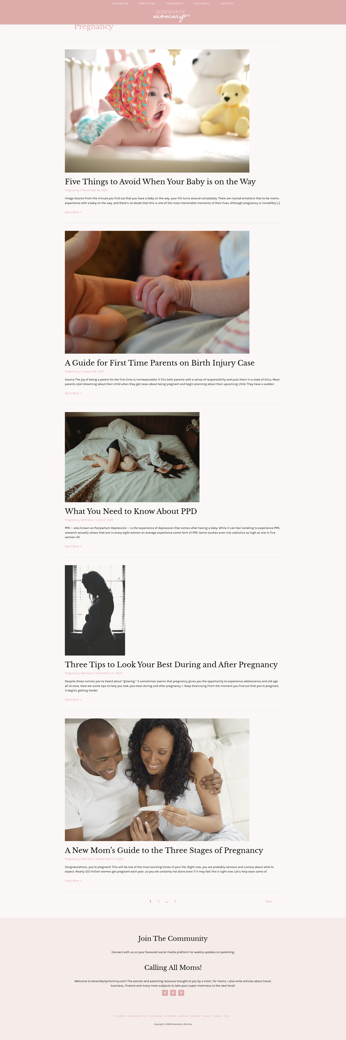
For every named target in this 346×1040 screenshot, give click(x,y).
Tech (227, 1016)
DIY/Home (170, 1016)
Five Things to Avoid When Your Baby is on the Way (160, 181)
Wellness (202, 3)
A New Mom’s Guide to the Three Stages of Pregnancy (164, 850)
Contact (227, 3)
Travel (206, 1016)
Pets (145, 1016)
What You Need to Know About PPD (131, 511)
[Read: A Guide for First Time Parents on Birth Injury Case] (157, 292)
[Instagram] (173, 993)
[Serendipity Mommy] (171, 16)
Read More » (73, 212)
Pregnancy (175, 3)
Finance (217, 1016)
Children (120, 1016)
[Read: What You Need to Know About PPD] (132, 457)
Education (120, 3)
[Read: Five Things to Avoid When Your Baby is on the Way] (157, 110)
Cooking (183, 1016)
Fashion (195, 1016)
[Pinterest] (181, 993)
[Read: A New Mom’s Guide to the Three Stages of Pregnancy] (157, 779)
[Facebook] (165, 993)
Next (271, 901)
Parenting (147, 3)
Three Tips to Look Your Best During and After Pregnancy (171, 664)
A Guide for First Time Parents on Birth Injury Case (160, 363)
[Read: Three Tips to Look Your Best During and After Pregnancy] (95, 610)
